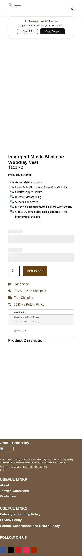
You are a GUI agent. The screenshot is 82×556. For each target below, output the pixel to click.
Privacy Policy (11, 520)
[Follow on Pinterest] (18, 550)
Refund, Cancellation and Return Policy (30, 526)
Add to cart (35, 271)
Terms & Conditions (14, 490)
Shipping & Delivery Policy (26, 317)
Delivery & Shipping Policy (20, 514)
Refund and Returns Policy (26, 322)
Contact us (8, 496)
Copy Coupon (52, 31)
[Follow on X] (11, 550)
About (4, 485)
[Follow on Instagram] (26, 550)
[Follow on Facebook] (3, 550)
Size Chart (19, 312)
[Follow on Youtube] (34, 550)
